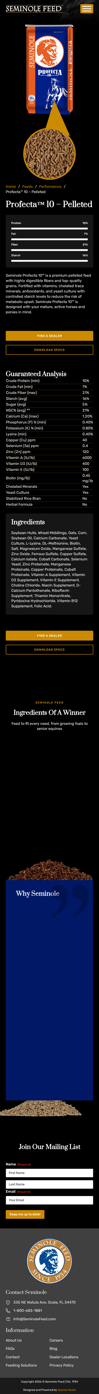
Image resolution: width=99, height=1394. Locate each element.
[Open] (86, 8)
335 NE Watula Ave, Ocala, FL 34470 (44, 1302)
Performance (50, 186)
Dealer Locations (64, 1357)
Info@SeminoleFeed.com (34, 1319)
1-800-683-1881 (27, 1310)
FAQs (10, 1348)
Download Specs (49, 350)
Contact (13, 1357)
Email (18, 1191)
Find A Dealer (49, 336)
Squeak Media (67, 1389)
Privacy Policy (62, 1365)
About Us (14, 1340)
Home (11, 186)
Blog (53, 1348)
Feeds (27, 186)
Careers (56, 1340)
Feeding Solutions (21, 1365)
